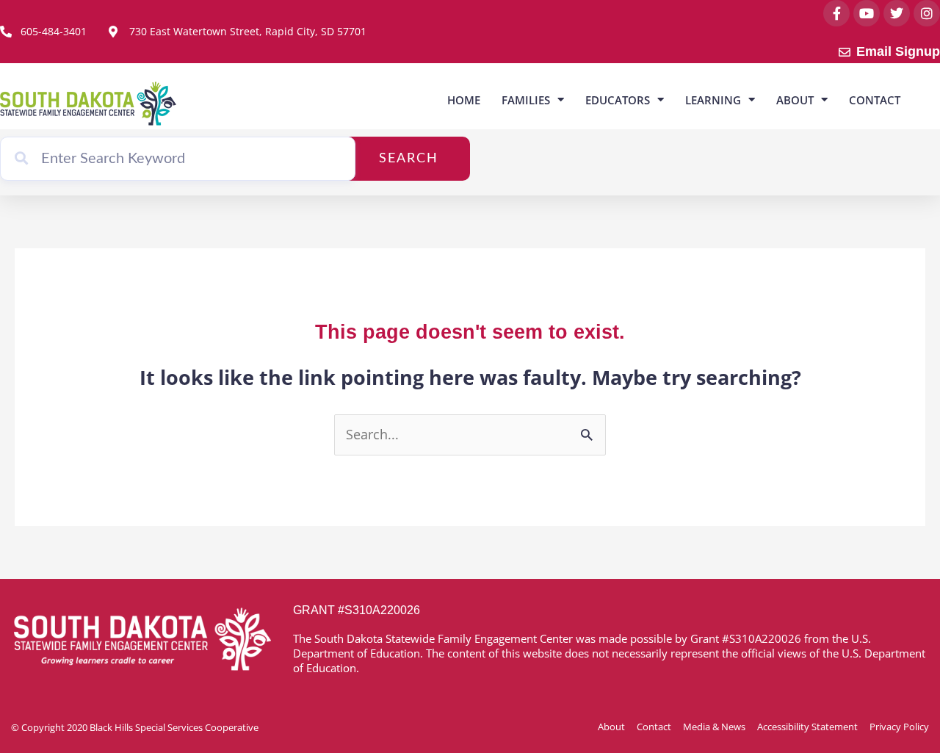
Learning (713, 100)
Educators (617, 100)
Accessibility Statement (807, 726)
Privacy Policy (899, 726)
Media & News (714, 726)
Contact (874, 100)
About (795, 100)
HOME (463, 100)
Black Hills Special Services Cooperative (174, 727)
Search (408, 158)
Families (526, 100)
